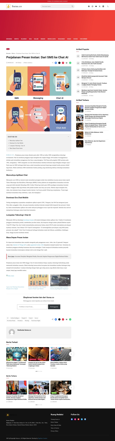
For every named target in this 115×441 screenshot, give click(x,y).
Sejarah (24, 39)
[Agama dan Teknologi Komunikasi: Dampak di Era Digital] (16, 280)
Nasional (14, 393)
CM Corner (83, 39)
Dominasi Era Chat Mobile (16, 143)
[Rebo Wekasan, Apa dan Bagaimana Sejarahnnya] (79, 146)
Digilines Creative (42, 438)
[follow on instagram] (92, 6)
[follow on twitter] (100, 6)
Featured (31, 318)
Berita (16, 39)
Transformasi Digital (35, 320)
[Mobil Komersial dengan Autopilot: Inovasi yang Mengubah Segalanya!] (60, 280)
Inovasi (36, 318)
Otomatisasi (20, 320)
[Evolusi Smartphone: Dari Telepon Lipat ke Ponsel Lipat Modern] (38, 280)
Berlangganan (54, 307)
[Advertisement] (57, 24)
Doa (30, 39)
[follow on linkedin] (103, 6)
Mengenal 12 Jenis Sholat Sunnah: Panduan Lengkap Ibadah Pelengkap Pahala (94, 84)
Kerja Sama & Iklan (56, 425)
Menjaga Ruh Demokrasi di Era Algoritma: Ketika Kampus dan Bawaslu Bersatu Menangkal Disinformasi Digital (37, 398)
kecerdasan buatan (28, 220)
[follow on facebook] (89, 6)
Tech (8, 49)
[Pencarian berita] (72, 6)
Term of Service (55, 428)
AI (7, 318)
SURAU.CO (10, 155)
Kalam (36, 39)
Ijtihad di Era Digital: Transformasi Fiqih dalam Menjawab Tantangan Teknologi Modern (16, 364)
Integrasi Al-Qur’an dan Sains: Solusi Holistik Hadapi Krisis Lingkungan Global (37, 364)
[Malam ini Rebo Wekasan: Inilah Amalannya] (79, 137)
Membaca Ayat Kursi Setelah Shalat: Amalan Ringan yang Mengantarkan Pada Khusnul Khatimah (94, 91)
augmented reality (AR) (37, 245)
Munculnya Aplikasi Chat (16, 140)
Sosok (75, 39)
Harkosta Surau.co (24, 330)
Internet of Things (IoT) (20, 245)
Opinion (40, 359)
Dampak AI (24, 318)
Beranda (9, 39)
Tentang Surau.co (55, 419)
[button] (108, 6)
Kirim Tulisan (54, 422)
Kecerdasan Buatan (11, 320)
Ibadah (43, 39)
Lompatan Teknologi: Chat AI (17, 145)
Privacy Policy (54, 431)
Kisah (69, 39)
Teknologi (27, 320)
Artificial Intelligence (15, 318)
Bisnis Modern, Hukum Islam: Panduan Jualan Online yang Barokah (58, 364)
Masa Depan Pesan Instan (16, 148)
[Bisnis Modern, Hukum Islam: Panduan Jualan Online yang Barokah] (60, 359)
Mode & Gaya (52, 39)
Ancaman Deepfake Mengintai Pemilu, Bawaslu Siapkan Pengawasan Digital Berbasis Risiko (41, 256)
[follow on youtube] (96, 6)
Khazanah (61, 39)
